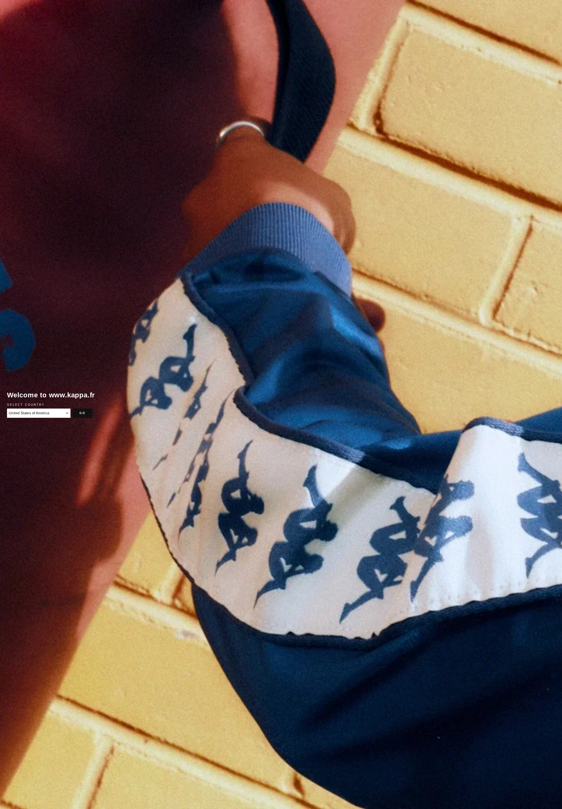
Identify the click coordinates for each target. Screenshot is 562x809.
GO (82, 413)
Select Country (26, 404)
